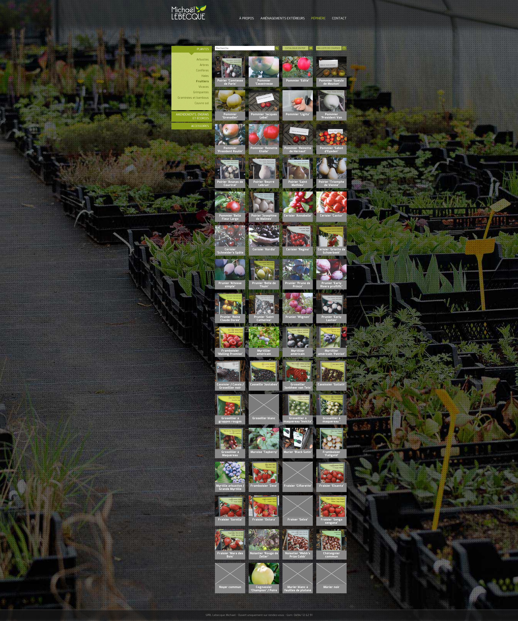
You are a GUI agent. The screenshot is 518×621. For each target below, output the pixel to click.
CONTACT (339, 18)
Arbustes (202, 59)
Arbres (204, 65)
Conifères (202, 70)
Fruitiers (202, 81)
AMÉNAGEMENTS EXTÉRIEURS (282, 18)
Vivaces (203, 87)
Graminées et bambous (193, 98)
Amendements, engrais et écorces (192, 116)
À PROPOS (246, 18)
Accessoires (200, 126)
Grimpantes (201, 92)
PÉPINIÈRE (318, 18)
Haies (205, 76)
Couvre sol (202, 103)
